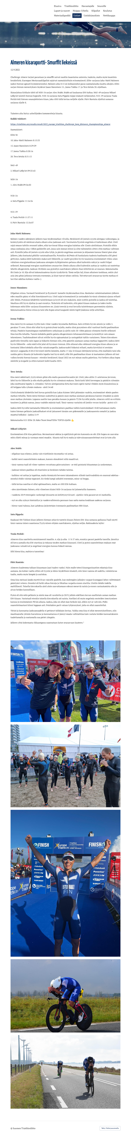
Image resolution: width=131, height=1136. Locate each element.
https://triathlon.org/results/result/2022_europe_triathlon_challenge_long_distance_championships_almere (60, 124)
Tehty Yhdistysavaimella (110, 1128)
